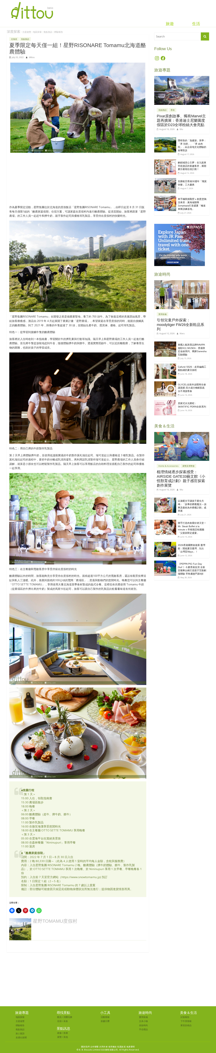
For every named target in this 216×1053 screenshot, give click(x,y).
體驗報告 (58, 32)
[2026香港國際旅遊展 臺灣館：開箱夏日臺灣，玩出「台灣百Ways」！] (165, 543)
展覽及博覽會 (188, 466)
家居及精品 (186, 1025)
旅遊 (170, 24)
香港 (173, 110)
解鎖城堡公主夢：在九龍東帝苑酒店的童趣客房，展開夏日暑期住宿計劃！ (192, 165)
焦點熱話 (48, 32)
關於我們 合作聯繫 (90, 1046)
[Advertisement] (77, 180)
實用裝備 (162, 314)
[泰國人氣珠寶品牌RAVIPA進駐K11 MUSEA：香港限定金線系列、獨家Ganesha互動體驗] (165, 343)
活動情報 (105, 1017)
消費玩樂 (67, 1017)
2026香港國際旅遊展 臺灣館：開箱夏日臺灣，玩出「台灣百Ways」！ (191, 548)
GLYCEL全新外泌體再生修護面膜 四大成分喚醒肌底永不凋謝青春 (192, 387)
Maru (182, 333)
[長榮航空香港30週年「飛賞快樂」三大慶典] (165, 179)
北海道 (14, 39)
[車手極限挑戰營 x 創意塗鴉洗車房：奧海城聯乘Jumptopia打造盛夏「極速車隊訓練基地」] (165, 197)
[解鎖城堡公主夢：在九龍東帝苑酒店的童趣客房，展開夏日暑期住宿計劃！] (165, 161)
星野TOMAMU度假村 (55, 921)
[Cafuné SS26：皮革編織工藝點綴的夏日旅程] (165, 365)
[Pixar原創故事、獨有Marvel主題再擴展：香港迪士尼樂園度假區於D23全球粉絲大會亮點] (181, 77)
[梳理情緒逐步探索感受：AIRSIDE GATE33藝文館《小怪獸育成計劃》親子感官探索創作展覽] (181, 433)
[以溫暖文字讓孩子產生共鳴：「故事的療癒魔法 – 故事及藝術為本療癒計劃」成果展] (165, 499)
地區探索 (37, 32)
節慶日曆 (105, 1021)
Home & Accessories (168, 466)
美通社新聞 (21, 1037)
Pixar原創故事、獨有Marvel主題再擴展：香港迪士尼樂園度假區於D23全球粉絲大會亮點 (181, 120)
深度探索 (13, 31)
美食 (65, 1021)
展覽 (59, 1036)
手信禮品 (143, 1029)
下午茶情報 (186, 1021)
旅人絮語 (20, 1033)
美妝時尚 (143, 1025)
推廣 (65, 1032)
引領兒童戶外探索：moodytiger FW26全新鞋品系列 (180, 324)
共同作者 (103, 1046)
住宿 (59, 1021)
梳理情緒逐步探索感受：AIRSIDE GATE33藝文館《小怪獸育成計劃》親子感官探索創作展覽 (181, 478)
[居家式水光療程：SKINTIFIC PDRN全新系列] (165, 401)
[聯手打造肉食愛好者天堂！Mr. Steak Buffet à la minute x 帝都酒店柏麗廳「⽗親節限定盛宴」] (165, 521)
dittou (32, 57)
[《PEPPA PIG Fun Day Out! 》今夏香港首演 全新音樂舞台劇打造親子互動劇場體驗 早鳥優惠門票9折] (165, 562)
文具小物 (143, 1021)
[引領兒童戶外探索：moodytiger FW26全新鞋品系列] (181, 282)
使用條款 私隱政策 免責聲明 (121, 1046)
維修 (59, 1032)
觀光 (59, 1017)
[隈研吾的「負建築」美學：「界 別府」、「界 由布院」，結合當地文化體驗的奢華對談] (165, 139)
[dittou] (32, 2)
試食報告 (185, 1017)
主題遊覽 (26, 32)
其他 (65, 1036)
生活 (196, 24)
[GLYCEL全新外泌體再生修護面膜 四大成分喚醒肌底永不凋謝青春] (165, 383)
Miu (181, 129)
